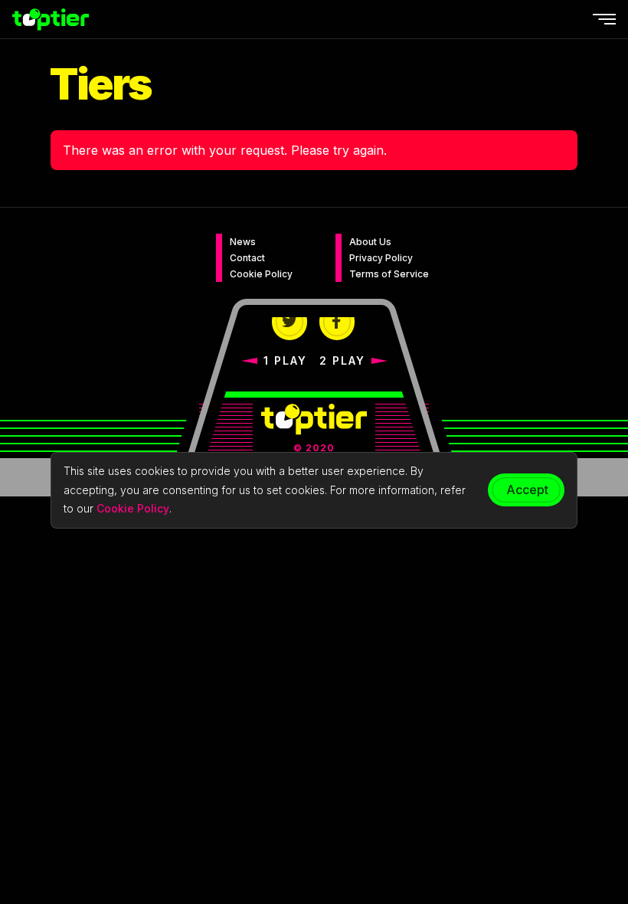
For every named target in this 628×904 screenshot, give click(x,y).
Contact (247, 258)
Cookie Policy (261, 274)
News (243, 241)
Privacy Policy (381, 258)
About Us (370, 241)
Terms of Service (389, 274)
